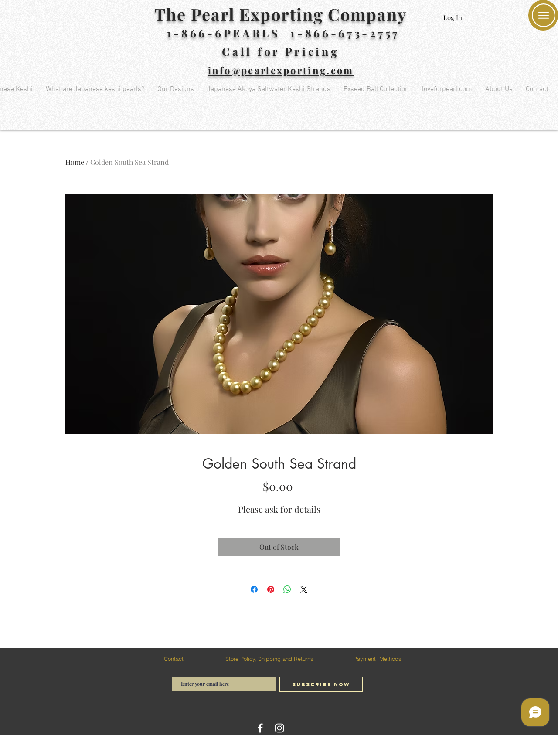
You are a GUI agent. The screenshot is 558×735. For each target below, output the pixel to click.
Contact (174, 658)
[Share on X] (304, 589)
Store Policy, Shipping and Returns (269, 658)
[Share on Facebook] (254, 589)
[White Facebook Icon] (260, 728)
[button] (543, 15)
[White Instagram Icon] (279, 728)
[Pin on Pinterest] (270, 589)
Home (74, 162)
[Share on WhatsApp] (287, 589)
